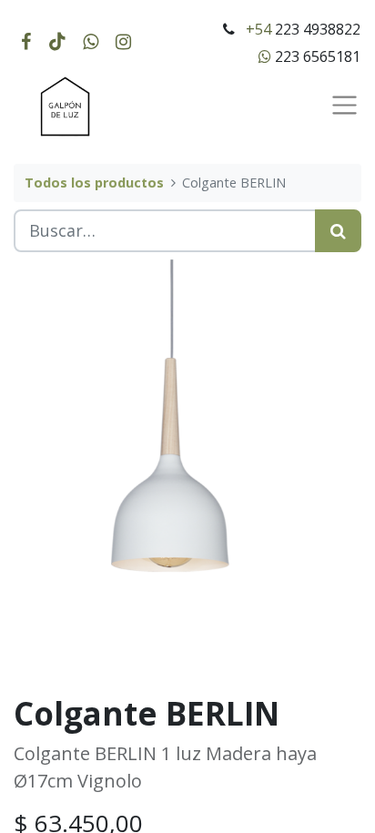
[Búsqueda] (338, 230)
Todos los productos (94, 182)
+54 (258, 29)
